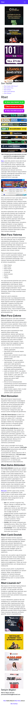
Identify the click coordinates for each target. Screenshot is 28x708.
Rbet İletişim (7, 89)
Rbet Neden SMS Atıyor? (11, 86)
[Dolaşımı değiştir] (25, 2)
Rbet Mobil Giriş (8, 88)
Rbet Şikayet (7, 93)
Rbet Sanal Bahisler (9, 91)
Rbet (2, 2)
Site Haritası (14, 703)
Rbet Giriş (17, 700)
